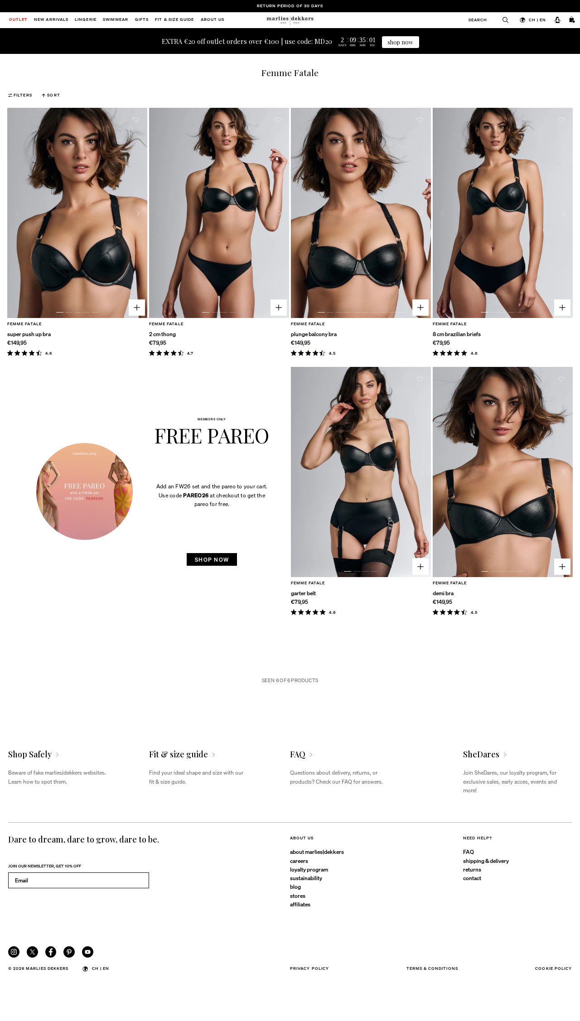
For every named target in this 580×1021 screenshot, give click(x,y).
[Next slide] (138, 213)
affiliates (300, 904)
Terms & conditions (432, 968)
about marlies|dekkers (317, 851)
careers (299, 860)
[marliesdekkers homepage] (290, 20)
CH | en (537, 19)
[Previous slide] (16, 213)
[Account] (557, 20)
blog (295, 886)
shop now (400, 42)
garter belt (303, 593)
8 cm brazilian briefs (457, 333)
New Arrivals (51, 20)
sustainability (306, 877)
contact (472, 877)
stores (297, 895)
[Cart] (572, 20)
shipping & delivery (486, 860)
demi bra (443, 593)
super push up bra (29, 333)
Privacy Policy (309, 968)
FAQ (468, 851)
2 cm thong (162, 333)
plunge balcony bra (314, 333)
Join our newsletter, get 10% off (44, 865)
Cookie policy (553, 968)
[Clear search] (502, 20)
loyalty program (309, 869)
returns (472, 869)
